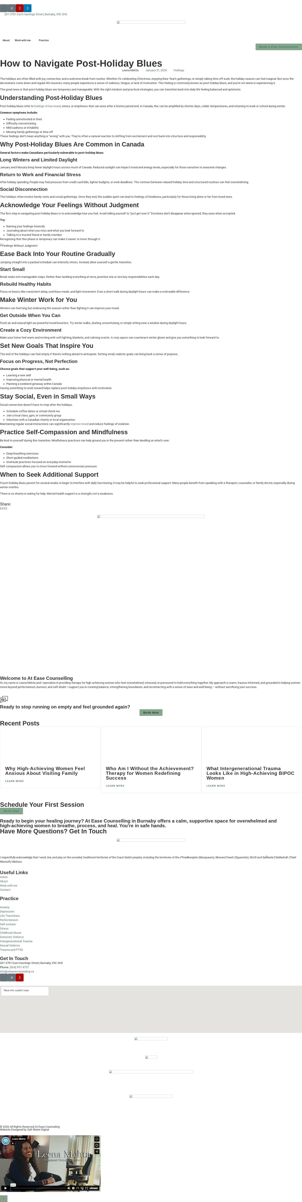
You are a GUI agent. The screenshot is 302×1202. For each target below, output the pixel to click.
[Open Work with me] (32, 40)
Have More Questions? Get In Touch (53, 831)
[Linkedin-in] (27, 8)
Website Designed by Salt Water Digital (24, 1129)
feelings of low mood (47, 106)
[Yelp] (20, 8)
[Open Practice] (50, 40)
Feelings (179, 70)
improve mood (79, 424)
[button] (0, 508)
